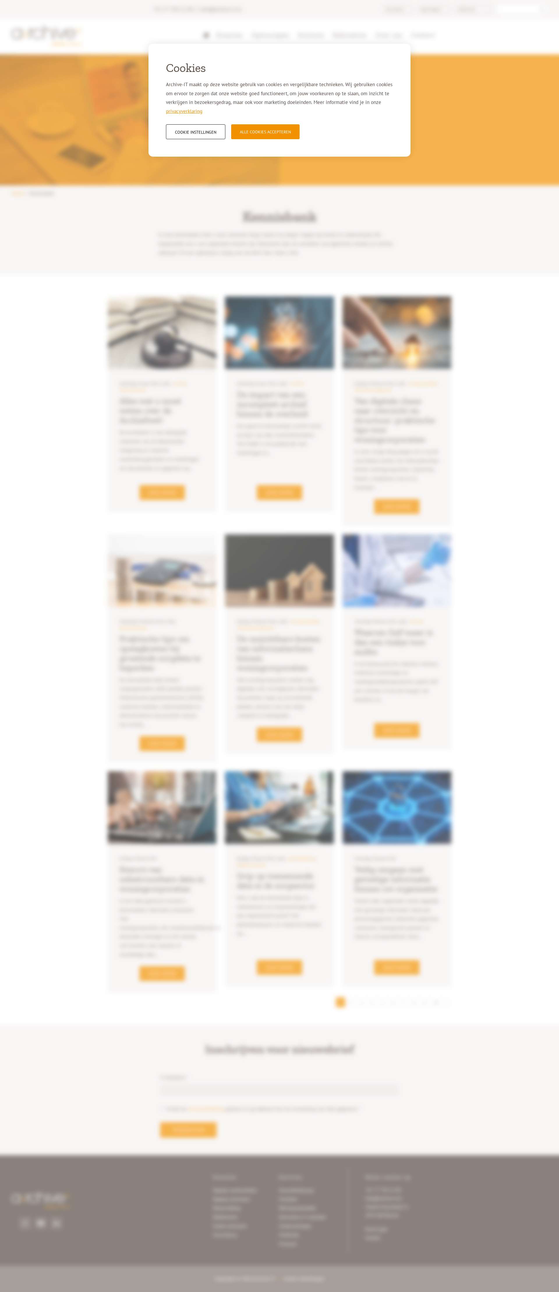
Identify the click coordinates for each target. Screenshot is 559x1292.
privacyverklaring (184, 111)
